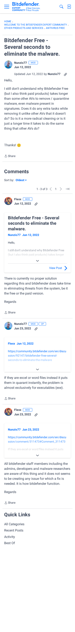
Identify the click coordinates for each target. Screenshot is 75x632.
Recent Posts (13, 530)
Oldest (20, 180)
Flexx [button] (17, 199)
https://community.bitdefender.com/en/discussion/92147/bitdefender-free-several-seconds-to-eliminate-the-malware (37, 356)
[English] (26, 7)
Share (9, 156)
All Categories (14, 524)
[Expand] (37, 260)
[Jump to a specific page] (67, 189)
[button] (8, 64)
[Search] (61, 6)
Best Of (9, 543)
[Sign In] (69, 6)
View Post (55, 268)
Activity (9, 537)
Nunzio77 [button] (20, 62)
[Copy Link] (65, 74)
